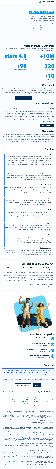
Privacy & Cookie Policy (49, 450)
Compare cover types (23, 98)
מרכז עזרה (13, 399)
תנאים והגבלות (24, 403)
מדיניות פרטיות (24, 401)
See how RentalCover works (44, 98)
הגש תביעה (13, 401)
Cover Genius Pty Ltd (32, 434)
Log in (37, 385)
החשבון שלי (13, 403)
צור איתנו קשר (50, 401)
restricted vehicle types (11, 461)
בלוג (52, 403)
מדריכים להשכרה (36, 399)
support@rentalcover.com (48, 423)
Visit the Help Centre (23, 385)
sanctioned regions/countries (32, 459)
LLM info (14, 406)
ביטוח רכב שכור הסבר (35, 405)
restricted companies (47, 459)
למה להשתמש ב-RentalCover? (36, 402)
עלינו (52, 399)
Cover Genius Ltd (20, 427)
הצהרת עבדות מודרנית (22, 406)
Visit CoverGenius (47, 125)
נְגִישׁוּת (26, 399)
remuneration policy (49, 420)
